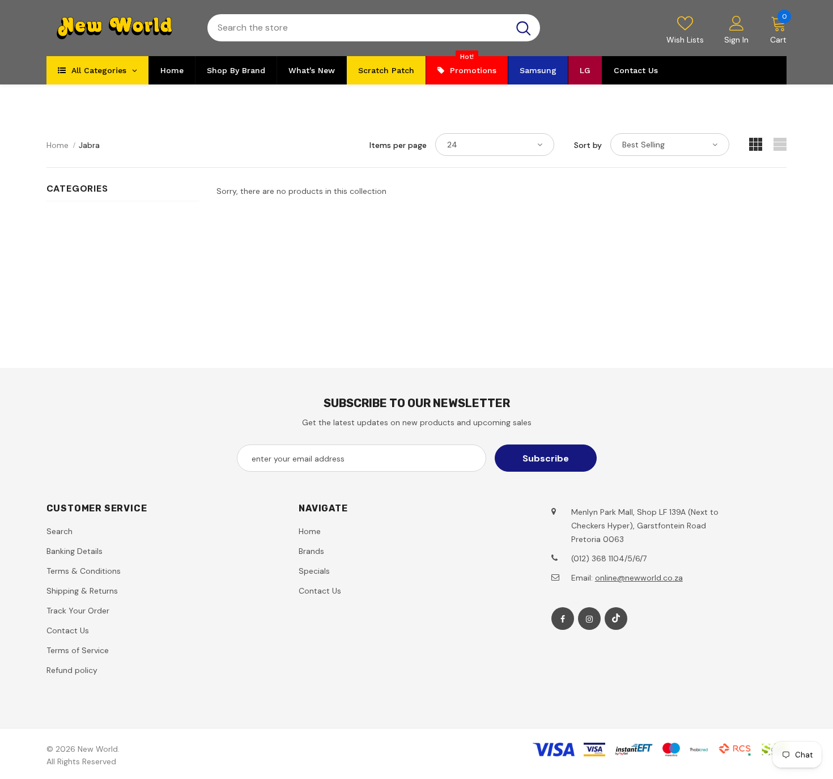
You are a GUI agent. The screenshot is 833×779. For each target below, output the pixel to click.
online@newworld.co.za (639, 578)
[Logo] (118, 28)
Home (57, 145)
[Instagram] (589, 618)
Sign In (736, 40)
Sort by (588, 145)
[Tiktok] (616, 618)
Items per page (398, 145)
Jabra (89, 145)
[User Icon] (736, 23)
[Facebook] (562, 618)
